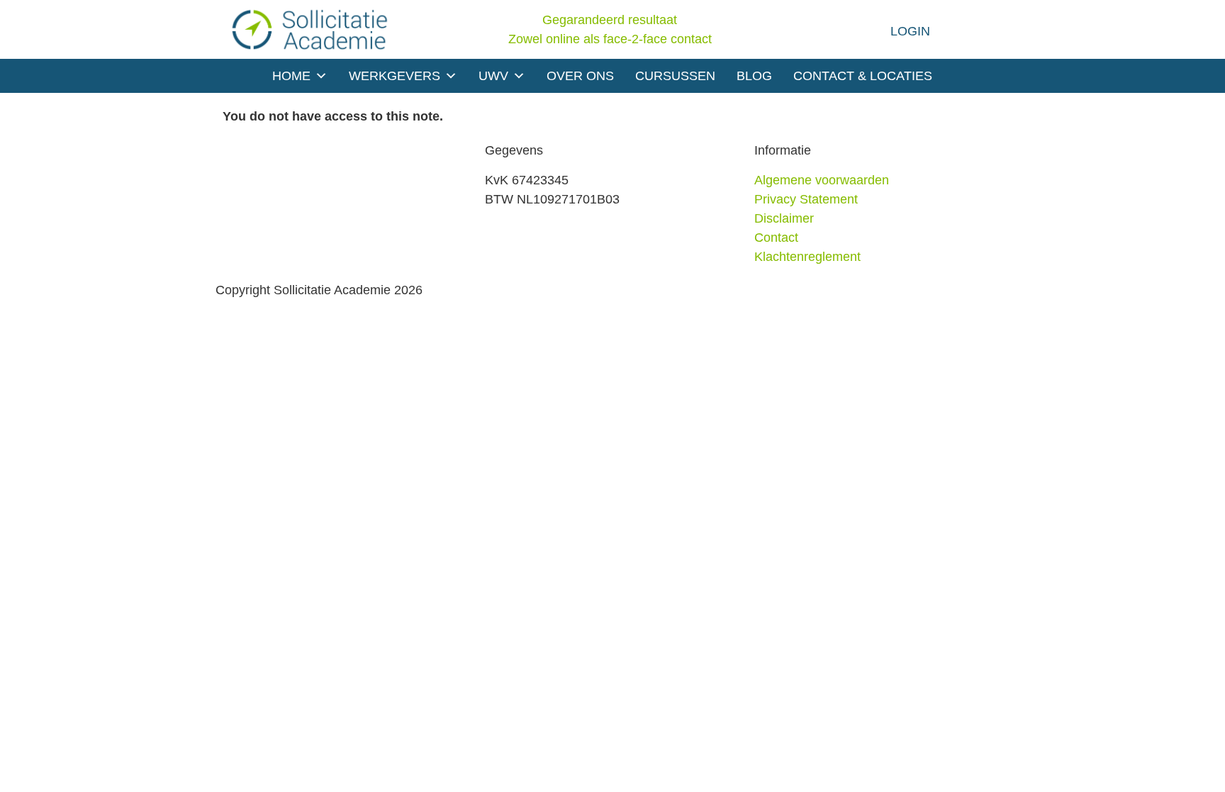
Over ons (580, 76)
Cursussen (675, 76)
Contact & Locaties (862, 76)
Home (291, 76)
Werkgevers (394, 76)
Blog (754, 76)
